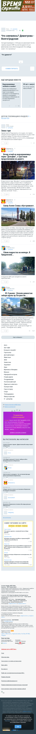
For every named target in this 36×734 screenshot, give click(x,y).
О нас (2, 653)
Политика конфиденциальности (9, 681)
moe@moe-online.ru (22, 603)
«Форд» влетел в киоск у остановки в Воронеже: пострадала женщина (16, 489)
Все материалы (7, 517)
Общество (6, 544)
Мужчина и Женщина (10, 370)
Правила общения (5, 677)
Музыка (6, 372)
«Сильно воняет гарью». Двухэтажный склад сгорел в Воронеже (18, 445)
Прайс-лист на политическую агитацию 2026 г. (13, 673)
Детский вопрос (9, 355)
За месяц (24, 526)
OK (18, 727)
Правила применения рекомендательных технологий (14, 685)
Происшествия (7, 536)
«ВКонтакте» (8, 633)
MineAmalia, (21, 422)
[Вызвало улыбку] (9, 60)
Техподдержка (9, 394)
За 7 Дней (18, 526)
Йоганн (9, 467)
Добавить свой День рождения (18, 432)
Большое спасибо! (10, 350)
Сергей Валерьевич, (13, 422)
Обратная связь (5, 657)
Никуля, (11, 420)
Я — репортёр (14, 29)
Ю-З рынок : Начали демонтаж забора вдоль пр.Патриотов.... (16, 294)
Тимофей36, (23, 420)
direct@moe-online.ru (8, 621)
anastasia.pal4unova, (19, 424)
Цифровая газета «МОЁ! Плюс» (8, 649)
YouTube (23, 633)
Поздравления (8, 379)
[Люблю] (15, 60)
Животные (7, 357)
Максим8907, (27, 424)
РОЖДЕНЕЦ (11, 512)
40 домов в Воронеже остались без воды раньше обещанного (17, 504)
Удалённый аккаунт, (10, 425)
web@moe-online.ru (13, 603)
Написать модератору (9, 406)
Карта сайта (4, 665)
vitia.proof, (24, 427)
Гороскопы (7, 352)
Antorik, (15, 420)
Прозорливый (11, 497)
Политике (7, 720)
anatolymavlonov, (9, 427)
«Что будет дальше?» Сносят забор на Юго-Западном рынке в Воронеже (15, 460)
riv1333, (28, 420)
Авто (5, 345)
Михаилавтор (11, 482)
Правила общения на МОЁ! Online (13, 404)
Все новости (4, 669)
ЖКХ (5, 360)
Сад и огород (8, 389)
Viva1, (29, 427)
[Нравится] (4, 60)
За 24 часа (11, 526)
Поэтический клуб (10, 382)
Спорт (6, 392)
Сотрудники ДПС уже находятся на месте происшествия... (13, 277)
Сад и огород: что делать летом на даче (11, 661)
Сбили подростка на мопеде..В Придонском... (15, 253)
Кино (5, 367)
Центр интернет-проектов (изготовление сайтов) (13, 688)
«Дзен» (3, 633)
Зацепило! (7, 365)
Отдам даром (8, 377)
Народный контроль (10, 374)
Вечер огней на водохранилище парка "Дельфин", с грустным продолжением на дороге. (16, 156)
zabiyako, (7, 429)
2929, (18, 420)
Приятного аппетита (10, 384)
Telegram (3, 635)
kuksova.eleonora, (9, 424)
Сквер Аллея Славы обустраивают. (18, 206)
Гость (9, 453)
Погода (6, 552)
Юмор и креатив (9, 396)
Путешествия (8, 387)
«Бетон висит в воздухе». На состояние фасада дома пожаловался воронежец (16, 475)
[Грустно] (26, 60)
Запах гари (6, 131)
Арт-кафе (7, 348)
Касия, (14, 427)
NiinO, (6, 422)
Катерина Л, (26, 425)
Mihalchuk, (19, 427)
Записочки (7, 362)
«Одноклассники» (16, 633)
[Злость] (32, 60)
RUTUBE (28, 633)
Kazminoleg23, (18, 425)
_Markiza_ (12, 429)
